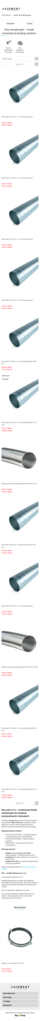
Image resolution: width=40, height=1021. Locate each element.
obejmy (33, 867)
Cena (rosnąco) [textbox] (7, 59)
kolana (24, 867)
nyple (28, 867)
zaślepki (4, 869)
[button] (20, 993)
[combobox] (20, 59)
